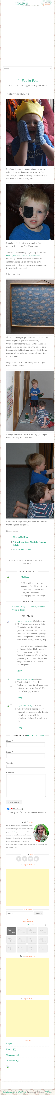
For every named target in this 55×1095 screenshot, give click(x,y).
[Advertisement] (27, 37)
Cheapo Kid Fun (20, 537)
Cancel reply (39, 735)
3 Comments (41, 86)
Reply (19, 670)
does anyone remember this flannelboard (23, 255)
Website (9, 762)
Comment (10, 772)
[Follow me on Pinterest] (30, 858)
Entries (11, 1049)
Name (9, 740)
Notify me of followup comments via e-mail (28, 812)
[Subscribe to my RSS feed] (36, 858)
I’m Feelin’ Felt (27, 80)
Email (9, 751)
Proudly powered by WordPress (14, 1092)
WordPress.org (12, 1060)
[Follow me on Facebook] (18, 858)
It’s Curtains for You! (22, 549)
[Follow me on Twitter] (24, 858)
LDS (15, 832)
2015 (27, 924)
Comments (12, 1054)
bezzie (30, 735)
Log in (9, 1043)
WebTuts (48, 1092)
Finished (36, 561)
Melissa (14, 86)
